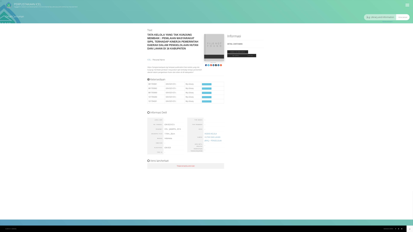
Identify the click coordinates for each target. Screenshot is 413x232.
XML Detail (236, 55)
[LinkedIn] (218, 65)
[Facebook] (206, 65)
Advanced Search (387, 21)
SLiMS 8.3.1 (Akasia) (10, 229)
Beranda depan (388, 229)
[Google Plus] (211, 65)
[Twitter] (209, 65)
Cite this (250, 55)
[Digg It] (213, 65)
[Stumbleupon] (221, 65)
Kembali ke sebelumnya (237, 52)
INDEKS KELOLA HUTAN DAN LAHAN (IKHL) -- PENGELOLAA (213, 137)
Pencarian (402, 17)
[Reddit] (216, 65)
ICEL (149, 60)
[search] (380, 17)
